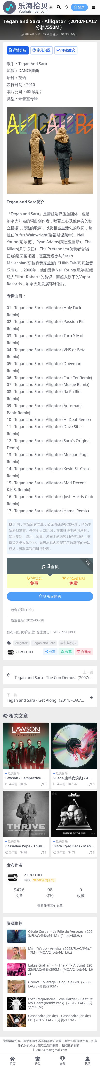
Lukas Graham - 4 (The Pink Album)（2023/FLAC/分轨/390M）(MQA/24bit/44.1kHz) (60, 969)
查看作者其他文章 (50, 905)
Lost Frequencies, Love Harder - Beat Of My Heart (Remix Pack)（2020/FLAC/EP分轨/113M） (60, 1003)
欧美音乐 (52, 34)
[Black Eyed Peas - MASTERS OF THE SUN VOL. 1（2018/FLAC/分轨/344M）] (74, 814)
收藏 (68, 652)
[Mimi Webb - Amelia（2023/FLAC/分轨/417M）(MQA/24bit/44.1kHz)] (16, 953)
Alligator (21, 643)
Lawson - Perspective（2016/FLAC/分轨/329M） (25, 780)
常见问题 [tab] (43, 50)
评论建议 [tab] (68, 50)
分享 (52, 652)
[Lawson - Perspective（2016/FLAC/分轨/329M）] (26, 746)
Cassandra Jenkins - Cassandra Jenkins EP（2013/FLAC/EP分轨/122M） (59, 1017)
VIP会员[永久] (76, 578)
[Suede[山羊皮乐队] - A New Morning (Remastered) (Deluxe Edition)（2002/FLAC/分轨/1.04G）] (74, 746)
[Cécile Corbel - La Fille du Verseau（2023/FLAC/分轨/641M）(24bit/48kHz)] (16, 936)
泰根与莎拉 (68, 643)
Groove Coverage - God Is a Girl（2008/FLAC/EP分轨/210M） (60, 984)
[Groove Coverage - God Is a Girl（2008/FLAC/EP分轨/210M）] (16, 986)
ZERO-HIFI (24, 651)
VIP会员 (36, 578)
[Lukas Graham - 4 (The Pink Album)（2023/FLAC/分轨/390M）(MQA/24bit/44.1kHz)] (16, 969)
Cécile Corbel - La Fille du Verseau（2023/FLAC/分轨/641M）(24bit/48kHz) (60, 933)
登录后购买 (52, 596)
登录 (81, 7)
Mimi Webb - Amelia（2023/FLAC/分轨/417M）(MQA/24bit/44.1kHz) (60, 950)
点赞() (86, 652)
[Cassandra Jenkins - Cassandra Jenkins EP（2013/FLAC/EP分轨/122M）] (16, 1020)
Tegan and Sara (44, 643)
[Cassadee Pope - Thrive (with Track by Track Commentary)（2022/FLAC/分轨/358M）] (26, 814)
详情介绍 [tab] (19, 50)
